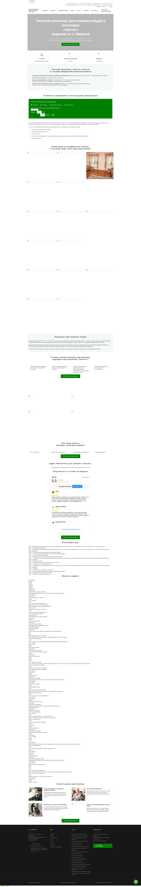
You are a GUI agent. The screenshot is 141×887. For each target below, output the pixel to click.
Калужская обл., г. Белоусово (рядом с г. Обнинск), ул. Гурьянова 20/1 (89, 3)
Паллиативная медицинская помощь (81, 864)
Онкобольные (69, 105)
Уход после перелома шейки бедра (80, 851)
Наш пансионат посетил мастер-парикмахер (55, 804)
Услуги (53, 10)
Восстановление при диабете (94, 788)
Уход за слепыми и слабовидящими (80, 846)
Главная (45, 10)
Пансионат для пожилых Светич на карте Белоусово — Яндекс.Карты (70, 532)
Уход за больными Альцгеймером (80, 836)
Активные (35, 105)
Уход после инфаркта (77, 853)
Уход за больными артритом (79, 862)
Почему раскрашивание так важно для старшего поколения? (54, 789)
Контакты (95, 10)
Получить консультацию (106, 10)
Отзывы (86, 10)
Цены (72, 10)
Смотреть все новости (70, 820)
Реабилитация (63, 10)
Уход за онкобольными (77, 855)
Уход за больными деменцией (79, 834)
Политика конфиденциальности (68, 882)
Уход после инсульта (77, 843)
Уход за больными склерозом (79, 866)
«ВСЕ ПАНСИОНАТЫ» (107, 882)
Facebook (31, 2)
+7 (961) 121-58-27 (4, 886)
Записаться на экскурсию (70, 44)
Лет (44, 112)
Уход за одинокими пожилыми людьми (81, 871)
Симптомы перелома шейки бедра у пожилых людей (98, 805)
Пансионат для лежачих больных (80, 841)
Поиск (110, 6)
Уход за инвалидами (77, 844)
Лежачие (45, 105)
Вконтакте (32, 0)
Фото (79, 10)
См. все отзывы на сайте (70, 537)
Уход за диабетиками (77, 861)
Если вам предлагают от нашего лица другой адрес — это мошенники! (88, 5)
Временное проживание (77, 857)
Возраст (33, 112)
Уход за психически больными (79, 859)
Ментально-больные (57, 105)
